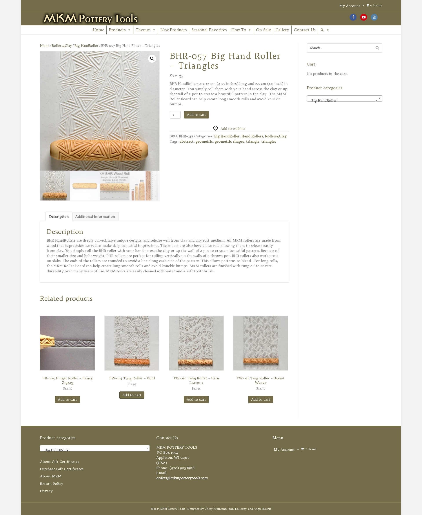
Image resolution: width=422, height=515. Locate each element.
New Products (173, 29)
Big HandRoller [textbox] (343, 100)
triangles (268, 141)
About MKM (51, 476)
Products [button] (117, 29)
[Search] (377, 48)
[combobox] (344, 98)
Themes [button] (143, 29)
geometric (204, 141)
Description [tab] (59, 216)
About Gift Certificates (59, 461)
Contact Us (305, 29)
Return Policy (51, 483)
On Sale (263, 29)
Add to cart (196, 114)
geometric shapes (229, 141)
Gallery (282, 29)
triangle (252, 141)
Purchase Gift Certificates (62, 469)
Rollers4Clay (62, 46)
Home (98, 29)
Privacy (46, 491)
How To (238, 29)
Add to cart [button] (67, 399)
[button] (325, 29)
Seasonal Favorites (209, 29)
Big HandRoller (86, 46)
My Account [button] (349, 6)
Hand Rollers (252, 136)
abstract (187, 141)
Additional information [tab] (95, 216)
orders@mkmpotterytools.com (182, 478)
